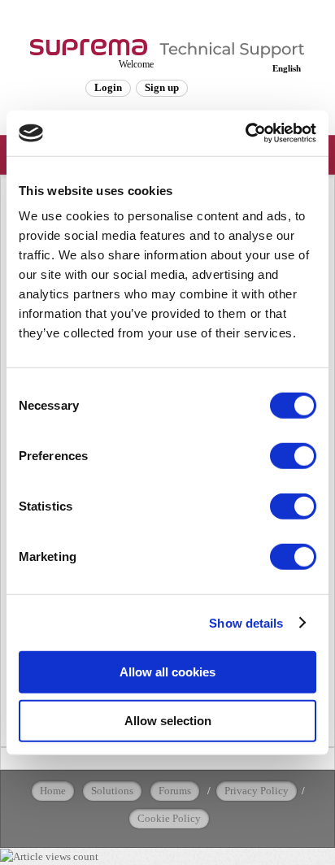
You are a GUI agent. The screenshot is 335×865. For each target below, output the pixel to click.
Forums (175, 791)
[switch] (293, 456)
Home (53, 791)
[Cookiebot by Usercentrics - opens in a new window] (245, 133)
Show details (246, 622)
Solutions (112, 791)
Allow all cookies (167, 672)
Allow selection (167, 720)
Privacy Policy (256, 791)
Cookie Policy (169, 818)
